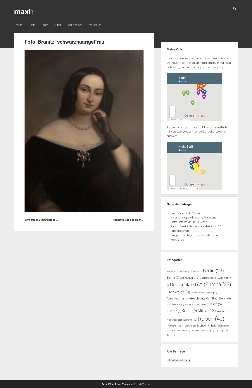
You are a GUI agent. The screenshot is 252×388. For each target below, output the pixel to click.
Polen (191, 319)
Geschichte (73, 24)
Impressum (94, 24)
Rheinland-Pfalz (175, 326)
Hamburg (190, 305)
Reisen (45, 24)
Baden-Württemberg (179, 271)
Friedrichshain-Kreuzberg (204, 293)
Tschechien (173, 335)
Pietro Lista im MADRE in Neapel (189, 222)
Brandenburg (189, 277)
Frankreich (178, 292)
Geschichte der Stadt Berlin (210, 298)
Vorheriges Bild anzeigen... (41, 219)
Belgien (197, 272)
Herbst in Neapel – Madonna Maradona (193, 217)
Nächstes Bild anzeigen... (128, 219)
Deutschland (187, 284)
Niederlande (223, 311)
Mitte (207, 310)
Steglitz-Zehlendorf (180, 330)
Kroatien (174, 311)
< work (19, 24)
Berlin (32, 24)
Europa (218, 285)
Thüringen (222, 330)
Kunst (57, 24)
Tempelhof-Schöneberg (202, 330)
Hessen (202, 304)
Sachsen (190, 326)
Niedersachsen (176, 319)
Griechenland (175, 304)
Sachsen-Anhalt (208, 325)
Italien (215, 304)
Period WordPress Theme (116, 384)
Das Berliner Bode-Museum (186, 213)
